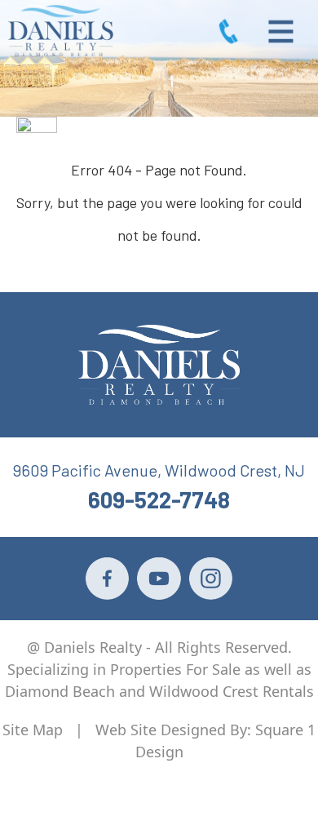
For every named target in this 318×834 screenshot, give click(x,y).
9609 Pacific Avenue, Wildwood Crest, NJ (159, 470)
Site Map (32, 729)
